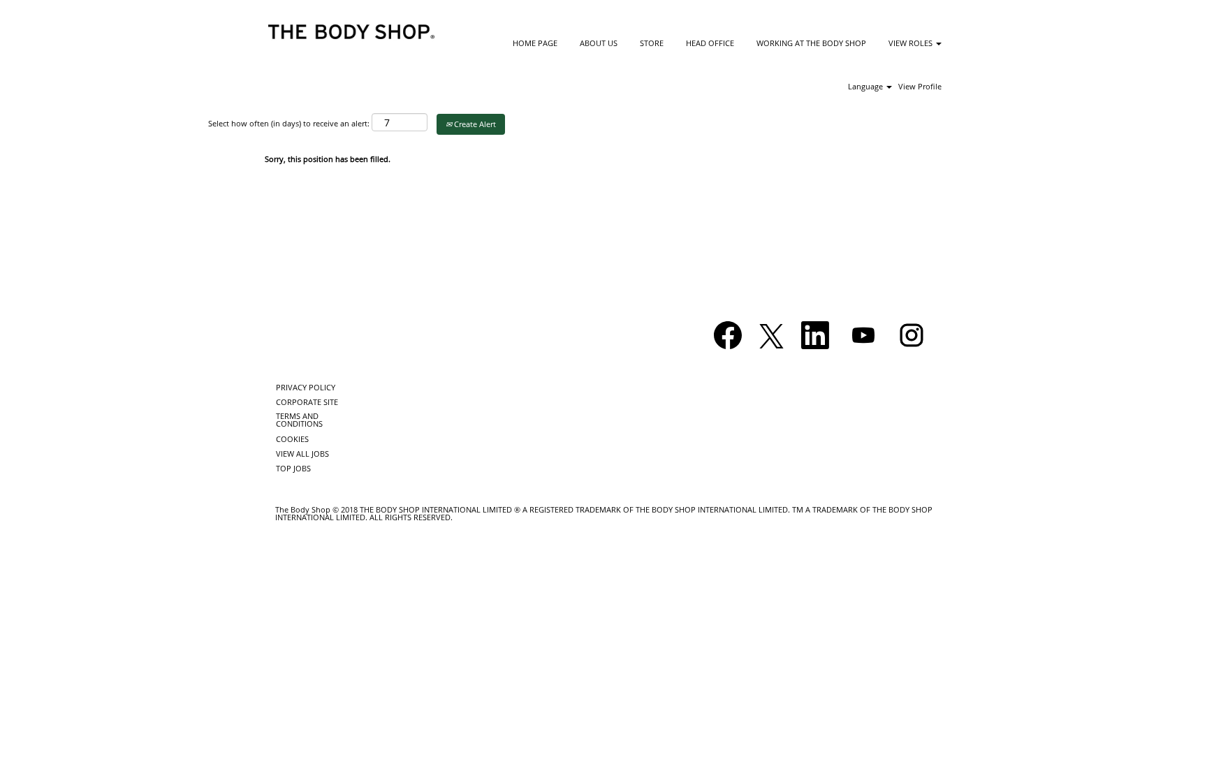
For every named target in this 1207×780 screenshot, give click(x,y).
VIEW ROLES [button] (911, 43)
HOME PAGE (535, 43)
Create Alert (474, 124)
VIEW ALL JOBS (302, 453)
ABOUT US (598, 43)
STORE (652, 43)
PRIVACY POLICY (305, 387)
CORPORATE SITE (307, 401)
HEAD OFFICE (710, 43)
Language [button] (866, 86)
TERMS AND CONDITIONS (299, 419)
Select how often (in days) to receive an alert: (289, 123)
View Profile (920, 86)
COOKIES (292, 438)
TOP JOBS (293, 468)
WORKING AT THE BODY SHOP (811, 43)
